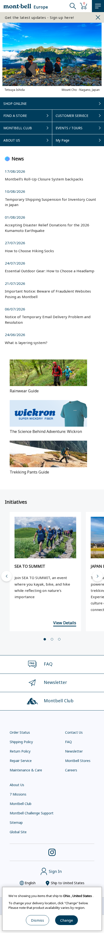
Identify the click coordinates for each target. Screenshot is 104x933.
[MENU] (98, 6)
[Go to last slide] (6, 576)
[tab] (45, 639)
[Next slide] (97, 576)
